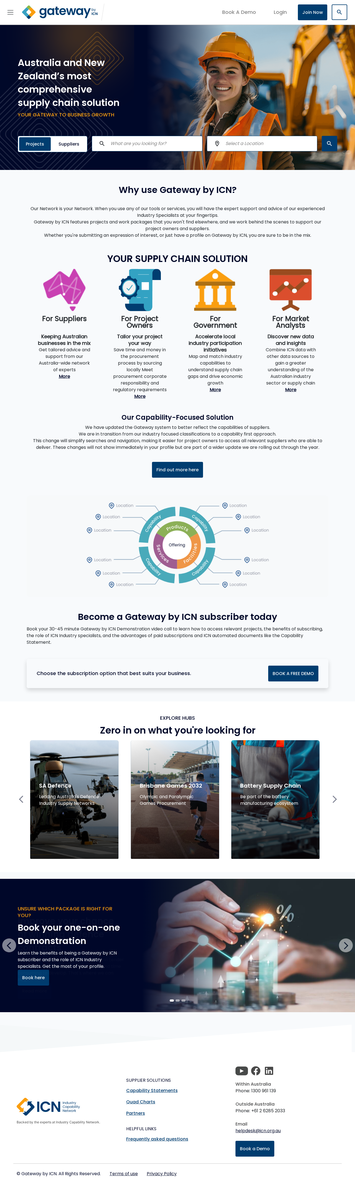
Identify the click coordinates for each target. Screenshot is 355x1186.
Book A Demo (239, 12)
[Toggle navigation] (10, 12)
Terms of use (124, 1173)
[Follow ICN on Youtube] (241, 1071)
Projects (35, 144)
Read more (34, 991)
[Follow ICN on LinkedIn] (269, 1070)
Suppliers (69, 144)
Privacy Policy (162, 1173)
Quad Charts (140, 1102)
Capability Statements (152, 1090)
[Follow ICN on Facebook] (255, 1070)
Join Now (312, 12)
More (64, 376)
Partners (135, 1113)
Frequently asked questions (157, 1139)
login (280, 12)
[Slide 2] (183, 1000)
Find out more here (177, 470)
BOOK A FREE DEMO (293, 673)
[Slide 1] (178, 1000)
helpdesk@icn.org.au (258, 1131)
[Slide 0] (172, 1000)
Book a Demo (255, 1149)
